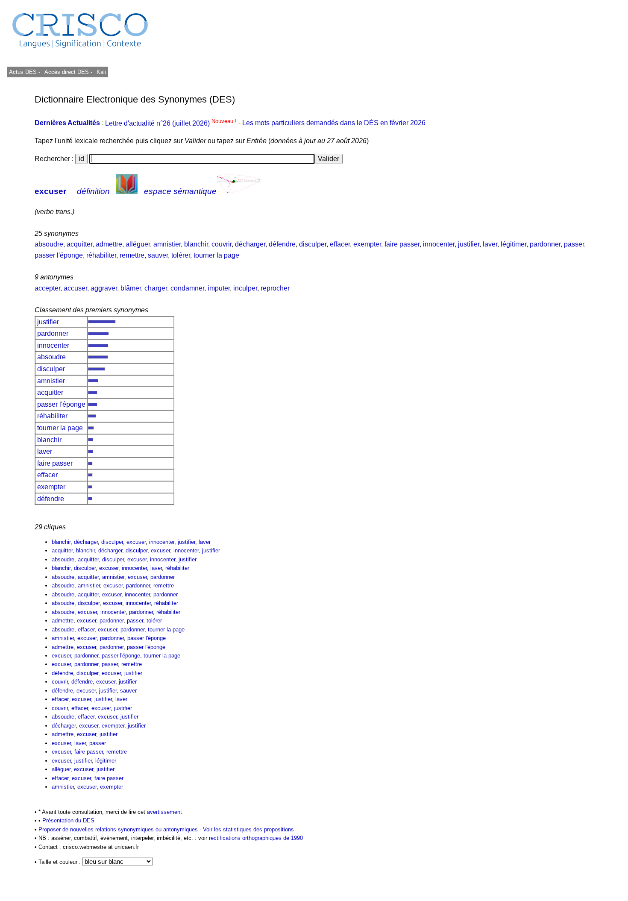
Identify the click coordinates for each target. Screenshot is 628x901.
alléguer (138, 244)
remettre (132, 255)
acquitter (79, 244)
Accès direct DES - (68, 72)
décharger (250, 244)
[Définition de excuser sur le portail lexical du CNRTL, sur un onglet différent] (127, 191)
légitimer (513, 244)
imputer (219, 288)
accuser (75, 288)
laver (490, 244)
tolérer (180, 255)
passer (574, 244)
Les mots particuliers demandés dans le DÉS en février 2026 (334, 123)
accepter (47, 288)
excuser (50, 191)
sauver (158, 255)
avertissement (164, 812)
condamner (187, 288)
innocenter (439, 244)
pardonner (545, 244)
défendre (282, 244)
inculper (245, 288)
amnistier (167, 244)
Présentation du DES (68, 820)
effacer (340, 244)
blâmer (130, 288)
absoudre (49, 244)
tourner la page (216, 255)
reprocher (275, 288)
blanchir (196, 244)
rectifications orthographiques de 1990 (256, 838)
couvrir (221, 244)
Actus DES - (24, 72)
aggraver (104, 288)
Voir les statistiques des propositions (248, 829)
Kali (101, 72)
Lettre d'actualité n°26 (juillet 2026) (171, 123)
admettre (109, 244)
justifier (468, 244)
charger (155, 288)
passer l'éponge (59, 255)
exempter (367, 244)
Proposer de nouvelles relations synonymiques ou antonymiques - (120, 829)
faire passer (402, 244)
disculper (312, 244)
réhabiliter (101, 255)
